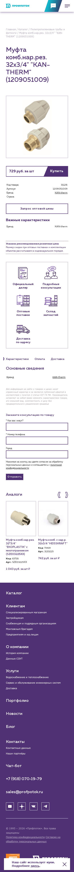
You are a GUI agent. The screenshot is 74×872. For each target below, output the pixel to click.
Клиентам (15, 606)
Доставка (11, 688)
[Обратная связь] (53, 6)
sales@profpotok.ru (24, 792)
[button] (59, 495)
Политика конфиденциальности (25, 837)
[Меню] (66, 6)
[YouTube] (10, 806)
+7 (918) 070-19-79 (24, 779)
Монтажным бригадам (19, 629)
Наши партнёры (15, 753)
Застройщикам (14, 617)
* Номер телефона (15, 434)
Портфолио (17, 701)
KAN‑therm (61, 193)
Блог (10, 727)
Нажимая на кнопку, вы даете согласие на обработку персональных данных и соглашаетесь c (34, 465)
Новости (14, 714)
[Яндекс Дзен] (22, 806)
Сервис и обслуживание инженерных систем (33, 682)
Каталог (14, 593)
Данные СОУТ (14, 658)
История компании (17, 653)
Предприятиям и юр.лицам (22, 634)
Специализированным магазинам (26, 612)
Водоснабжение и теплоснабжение (27, 677)
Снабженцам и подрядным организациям (31, 623)
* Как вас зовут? (14, 421)
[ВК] (33, 806)
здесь (35, 865)
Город (9, 448)
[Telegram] (45, 806)
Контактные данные (18, 747)
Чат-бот (14, 766)
